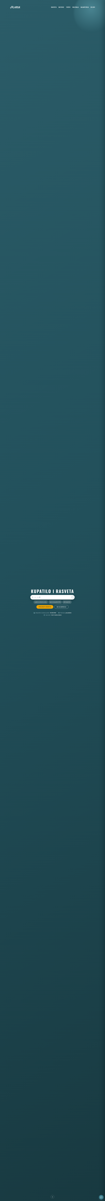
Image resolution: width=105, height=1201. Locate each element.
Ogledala (75, 7)
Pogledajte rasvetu (45, 607)
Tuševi (68, 7)
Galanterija (85, 7)
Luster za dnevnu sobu (41, 602)
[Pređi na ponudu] (52, 1197)
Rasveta (54, 7)
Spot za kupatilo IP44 (55, 602)
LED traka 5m (67, 602)
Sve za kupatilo (61, 607)
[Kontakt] (101, 1197)
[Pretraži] (72, 597)
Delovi (93, 7)
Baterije (61, 7)
